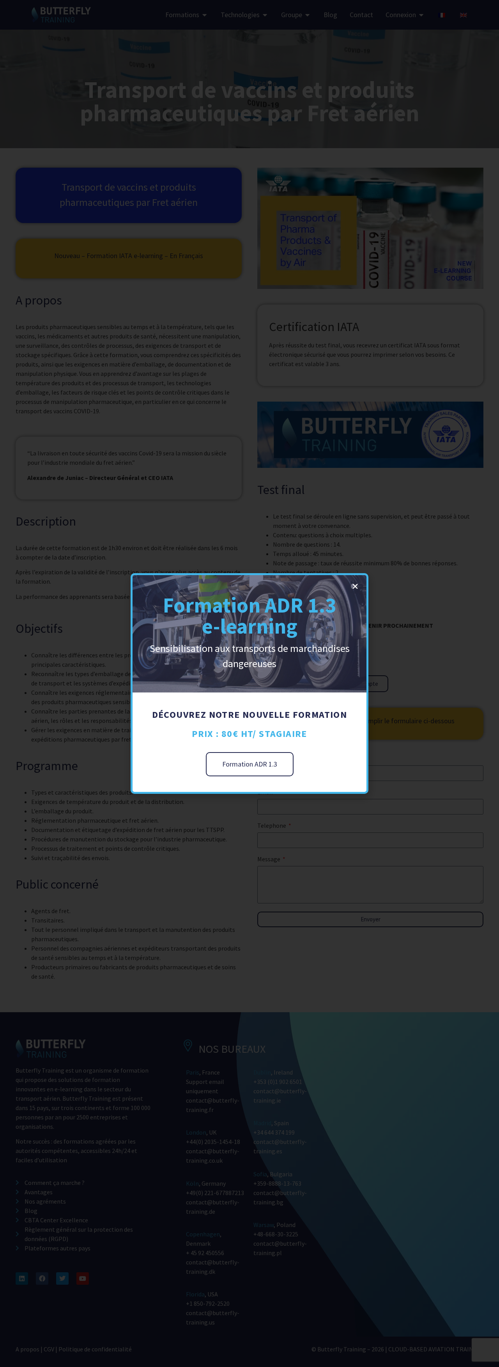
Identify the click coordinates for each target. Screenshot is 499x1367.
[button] (355, 586)
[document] (249, 683)
